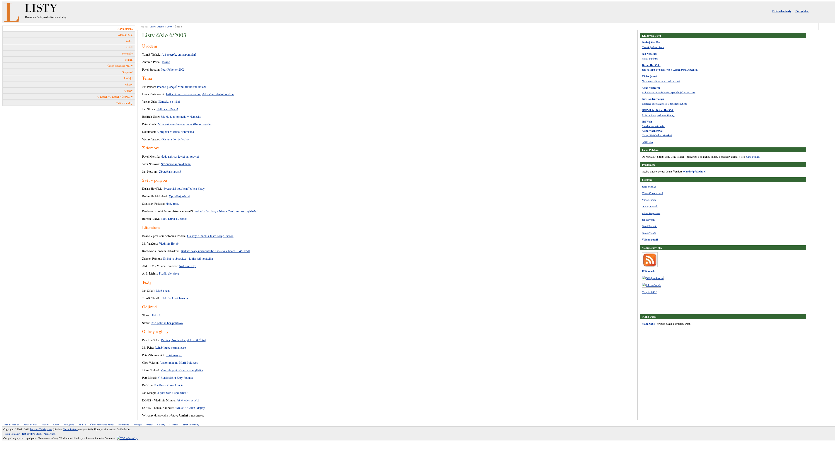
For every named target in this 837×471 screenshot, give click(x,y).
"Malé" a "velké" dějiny (190, 408)
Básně (166, 62)
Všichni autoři (650, 239)
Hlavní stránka (125, 28)
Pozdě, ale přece (169, 273)
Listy (152, 26)
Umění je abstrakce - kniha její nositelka (188, 258)
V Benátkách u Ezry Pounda (175, 377)
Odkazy (128, 90)
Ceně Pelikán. (753, 156)
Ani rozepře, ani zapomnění (179, 54)
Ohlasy (129, 84)
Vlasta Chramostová (652, 193)
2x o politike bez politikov (167, 323)
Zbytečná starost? (170, 171)
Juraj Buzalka (649, 186)
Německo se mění (169, 101)
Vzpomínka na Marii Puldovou (179, 362)
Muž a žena (163, 290)
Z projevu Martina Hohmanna (175, 132)
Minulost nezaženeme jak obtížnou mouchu (184, 124)
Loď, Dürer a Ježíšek (174, 219)
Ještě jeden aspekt (188, 400)
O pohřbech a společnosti (172, 393)
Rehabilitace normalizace (170, 347)
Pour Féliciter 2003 (173, 69)
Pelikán (129, 59)
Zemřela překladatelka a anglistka (182, 370)
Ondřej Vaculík (650, 206)
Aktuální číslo (125, 34)
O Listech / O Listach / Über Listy (115, 96)
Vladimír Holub (169, 243)
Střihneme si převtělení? (176, 164)
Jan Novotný (648, 219)
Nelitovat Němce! (167, 109)
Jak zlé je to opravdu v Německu (181, 116)
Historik (156, 315)
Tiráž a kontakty (781, 11)
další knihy (647, 142)
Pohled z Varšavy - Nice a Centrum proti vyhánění (226, 211)
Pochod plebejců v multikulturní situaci (181, 87)
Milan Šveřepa (70, 429)
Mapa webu (648, 324)
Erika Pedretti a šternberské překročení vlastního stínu (200, 94)
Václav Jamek (649, 199)
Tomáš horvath (649, 226)
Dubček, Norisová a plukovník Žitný (183, 340)
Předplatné (802, 11)
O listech (174, 424)
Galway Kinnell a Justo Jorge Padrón (210, 236)
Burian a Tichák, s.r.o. (41, 429)
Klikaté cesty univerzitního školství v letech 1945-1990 (215, 251)
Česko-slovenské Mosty (120, 65)
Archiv (129, 41)
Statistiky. (133, 438)
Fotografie (127, 53)
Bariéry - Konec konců (168, 385)
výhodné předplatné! (694, 171)
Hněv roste (172, 203)
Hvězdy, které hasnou (175, 298)
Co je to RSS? (649, 292)
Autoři (129, 47)
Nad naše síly (187, 266)
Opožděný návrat (179, 196)
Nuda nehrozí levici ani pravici (180, 156)
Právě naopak (174, 355)
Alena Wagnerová (651, 213)
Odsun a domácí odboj (175, 139)
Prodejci (128, 78)
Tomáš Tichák (649, 233)
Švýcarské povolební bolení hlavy (184, 188)
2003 (169, 26)
